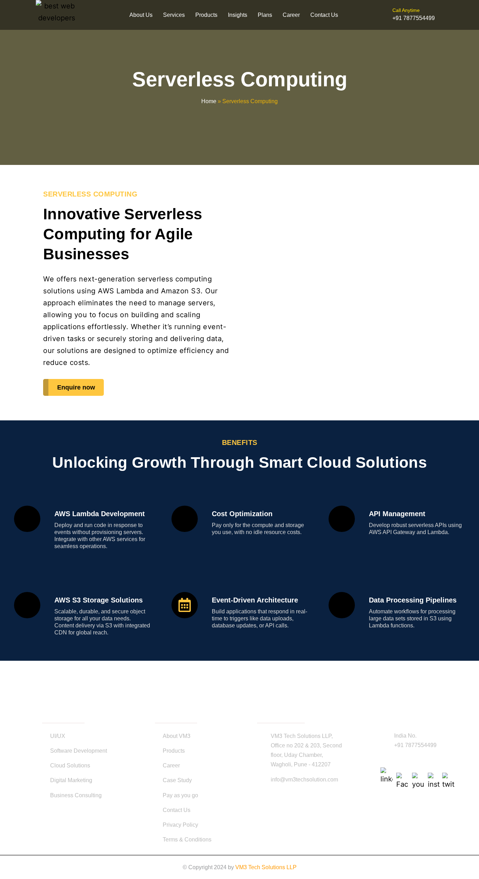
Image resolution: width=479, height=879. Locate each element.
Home (208, 101)
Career (291, 15)
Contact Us (324, 15)
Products (206, 15)
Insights (237, 15)
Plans (265, 15)
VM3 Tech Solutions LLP (266, 867)
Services (174, 15)
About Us (141, 15)
